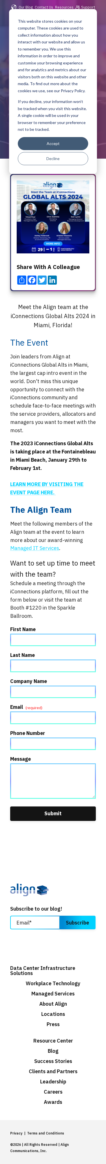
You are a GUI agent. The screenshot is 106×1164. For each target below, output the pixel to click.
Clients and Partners (53, 1071)
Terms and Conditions (45, 1133)
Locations (53, 1014)
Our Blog (26, 7)
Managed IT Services (34, 548)
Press (53, 1024)
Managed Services (53, 993)
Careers (53, 1091)
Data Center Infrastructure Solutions (42, 971)
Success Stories (53, 1061)
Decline (53, 158)
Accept (53, 143)
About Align (53, 1004)
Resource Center (53, 1040)
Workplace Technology (53, 983)
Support (88, 7)
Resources (64, 7)
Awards (53, 1102)
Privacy (16, 1133)
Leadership (53, 1081)
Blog (53, 1051)
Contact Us (44, 7)
